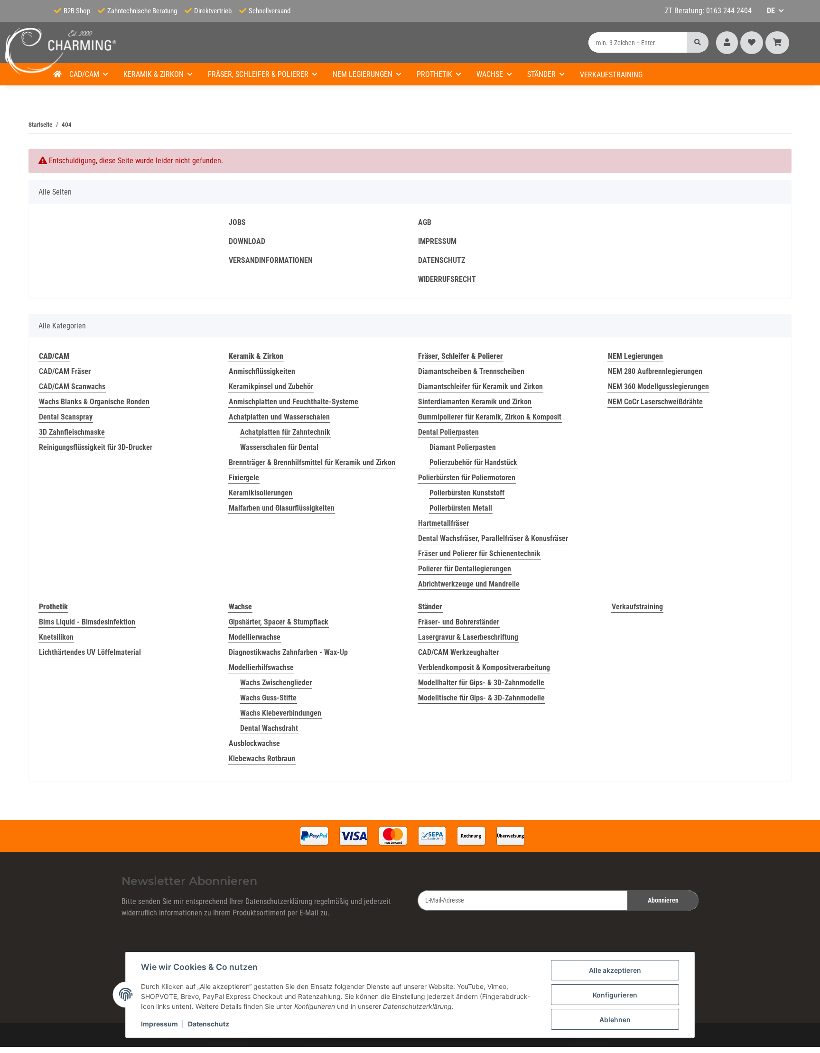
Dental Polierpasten (448, 432)
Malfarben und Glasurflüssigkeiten (282, 508)
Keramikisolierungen (260, 492)
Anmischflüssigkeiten (262, 371)
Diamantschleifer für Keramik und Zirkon (480, 386)
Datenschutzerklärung (278, 901)
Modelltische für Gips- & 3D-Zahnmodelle (481, 697)
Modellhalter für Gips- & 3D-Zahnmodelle (481, 682)
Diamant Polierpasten (462, 447)
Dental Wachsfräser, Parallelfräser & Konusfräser (493, 538)
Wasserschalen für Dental (279, 447)
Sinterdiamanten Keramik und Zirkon (474, 401)
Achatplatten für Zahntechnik (285, 432)
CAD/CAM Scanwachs (72, 386)
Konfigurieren (615, 995)
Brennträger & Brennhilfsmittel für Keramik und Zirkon (312, 462)
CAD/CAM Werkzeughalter (458, 652)
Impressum (159, 1024)
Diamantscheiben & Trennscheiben (471, 371)
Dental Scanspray (66, 416)
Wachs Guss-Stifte (268, 697)
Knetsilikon (56, 637)
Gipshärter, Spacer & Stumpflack (278, 621)
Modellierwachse (254, 637)
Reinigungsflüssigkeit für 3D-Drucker (95, 447)
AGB (424, 222)
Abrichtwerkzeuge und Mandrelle (469, 583)
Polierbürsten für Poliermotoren (466, 477)
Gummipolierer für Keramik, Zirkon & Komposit (489, 416)
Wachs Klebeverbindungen (280, 713)
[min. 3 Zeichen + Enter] (697, 42)
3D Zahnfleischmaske (72, 432)
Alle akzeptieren (615, 970)
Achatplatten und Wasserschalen (279, 416)
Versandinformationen (271, 260)
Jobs (237, 222)
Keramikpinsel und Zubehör (271, 386)
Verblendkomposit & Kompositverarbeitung (484, 667)
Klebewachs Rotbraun (262, 758)
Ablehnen (615, 1020)
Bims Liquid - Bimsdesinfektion (87, 621)
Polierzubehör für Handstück (473, 462)
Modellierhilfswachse (261, 667)
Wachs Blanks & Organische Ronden (94, 401)
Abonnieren (663, 900)
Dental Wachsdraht (269, 728)
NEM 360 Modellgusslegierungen (658, 386)
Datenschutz (208, 1024)
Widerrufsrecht (447, 279)
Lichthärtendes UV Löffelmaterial (90, 652)
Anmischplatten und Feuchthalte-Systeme (293, 401)
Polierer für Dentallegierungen (464, 568)
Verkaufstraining (637, 606)
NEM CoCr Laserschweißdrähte (655, 401)
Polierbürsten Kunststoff (466, 492)
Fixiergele (244, 477)
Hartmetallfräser (443, 523)
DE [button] (771, 10)
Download (247, 241)
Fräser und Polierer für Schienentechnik (479, 553)
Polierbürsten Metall (460, 508)
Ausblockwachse (254, 743)
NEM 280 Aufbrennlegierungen (655, 371)
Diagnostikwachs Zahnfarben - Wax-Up (288, 652)
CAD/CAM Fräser (65, 371)
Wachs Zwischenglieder (276, 682)
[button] (727, 42)
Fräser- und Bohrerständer (458, 621)
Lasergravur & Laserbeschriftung (468, 637)
